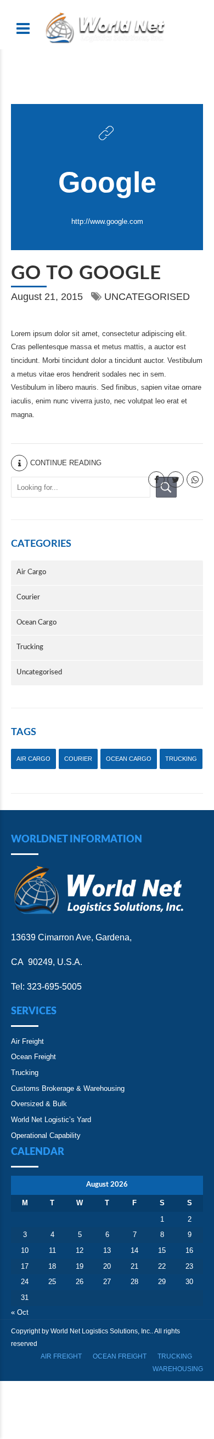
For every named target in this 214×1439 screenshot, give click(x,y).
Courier (28, 597)
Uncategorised (147, 296)
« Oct (20, 1312)
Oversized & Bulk (39, 1104)
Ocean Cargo (36, 622)
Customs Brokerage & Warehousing (68, 1088)
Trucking (29, 647)
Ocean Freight (33, 1057)
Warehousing (178, 1369)
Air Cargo (31, 572)
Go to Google (86, 273)
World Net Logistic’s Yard (51, 1120)
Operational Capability (46, 1135)
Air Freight (27, 1041)
